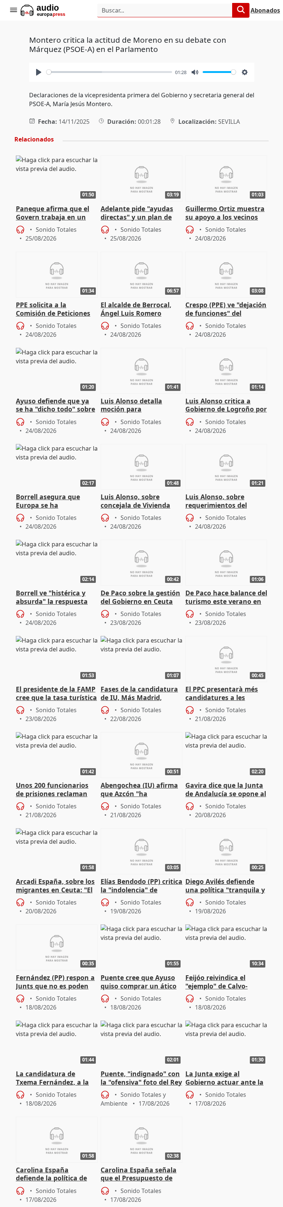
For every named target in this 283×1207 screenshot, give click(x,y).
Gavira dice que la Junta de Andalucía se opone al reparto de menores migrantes (225, 790)
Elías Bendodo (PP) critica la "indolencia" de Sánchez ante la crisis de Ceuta (141, 886)
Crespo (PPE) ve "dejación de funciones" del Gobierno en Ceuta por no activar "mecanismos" (225, 309)
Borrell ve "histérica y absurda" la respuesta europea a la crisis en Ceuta (52, 597)
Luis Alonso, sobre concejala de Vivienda (135, 501)
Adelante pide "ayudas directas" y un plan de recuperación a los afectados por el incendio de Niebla (141, 213)
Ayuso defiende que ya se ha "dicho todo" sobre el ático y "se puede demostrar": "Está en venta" (55, 405)
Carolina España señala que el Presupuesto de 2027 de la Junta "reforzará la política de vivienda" (139, 1174)
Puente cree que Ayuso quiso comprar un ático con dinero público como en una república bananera (140, 982)
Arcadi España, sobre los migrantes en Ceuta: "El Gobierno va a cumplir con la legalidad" (55, 886)
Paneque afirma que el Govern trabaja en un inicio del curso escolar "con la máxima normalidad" (53, 213)
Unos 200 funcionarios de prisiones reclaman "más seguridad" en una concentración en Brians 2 (55, 790)
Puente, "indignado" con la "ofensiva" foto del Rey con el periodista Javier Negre (141, 1078)
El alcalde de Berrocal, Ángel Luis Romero (136, 309)
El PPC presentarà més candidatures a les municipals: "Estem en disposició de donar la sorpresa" (221, 694)
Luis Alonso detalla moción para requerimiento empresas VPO (141, 405)
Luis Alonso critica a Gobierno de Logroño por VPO (226, 405)
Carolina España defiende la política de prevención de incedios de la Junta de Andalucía (55, 1174)
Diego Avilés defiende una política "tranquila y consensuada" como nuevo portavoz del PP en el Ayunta (225, 886)
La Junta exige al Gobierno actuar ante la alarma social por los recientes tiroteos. (224, 1078)
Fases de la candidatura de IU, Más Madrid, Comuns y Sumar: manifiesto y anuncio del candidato (141, 694)
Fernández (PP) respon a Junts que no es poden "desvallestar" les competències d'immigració (55, 982)
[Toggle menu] (13, 10)
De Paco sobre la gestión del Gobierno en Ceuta (140, 597)
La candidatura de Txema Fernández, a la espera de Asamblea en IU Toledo (53, 1078)
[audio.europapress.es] (53, 10)
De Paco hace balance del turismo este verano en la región (226, 597)
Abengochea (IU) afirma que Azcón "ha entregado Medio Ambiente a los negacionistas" (139, 790)
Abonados (265, 10)
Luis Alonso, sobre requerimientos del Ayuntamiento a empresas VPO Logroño (223, 501)
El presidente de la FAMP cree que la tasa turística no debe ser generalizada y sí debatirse (56, 694)
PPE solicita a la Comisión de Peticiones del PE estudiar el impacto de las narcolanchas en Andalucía (53, 309)
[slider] (109, 72)
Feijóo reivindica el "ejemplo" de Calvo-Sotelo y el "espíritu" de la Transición (223, 982)
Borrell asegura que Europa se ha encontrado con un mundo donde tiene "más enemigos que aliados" (57, 501)
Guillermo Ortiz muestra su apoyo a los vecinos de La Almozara (225, 213)
